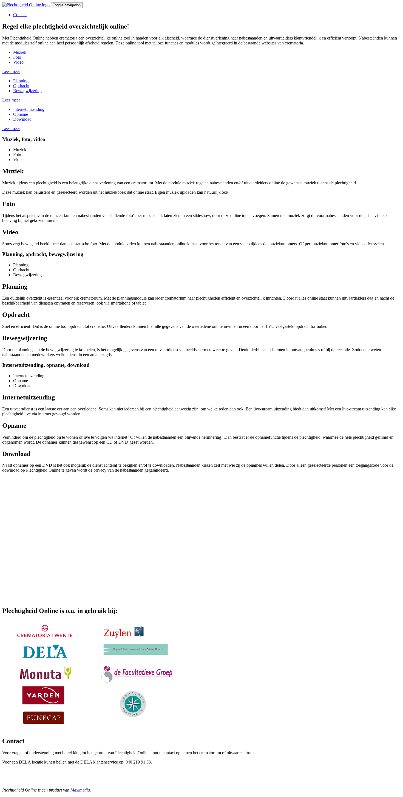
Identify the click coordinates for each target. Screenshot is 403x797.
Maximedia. (80, 790)
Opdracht (21, 85)
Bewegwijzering (27, 90)
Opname (20, 114)
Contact (20, 14)
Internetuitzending (28, 109)
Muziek (19, 52)
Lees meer (11, 71)
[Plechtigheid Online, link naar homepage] (26, 4)
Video (18, 62)
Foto (17, 57)
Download (22, 119)
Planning (21, 80)
